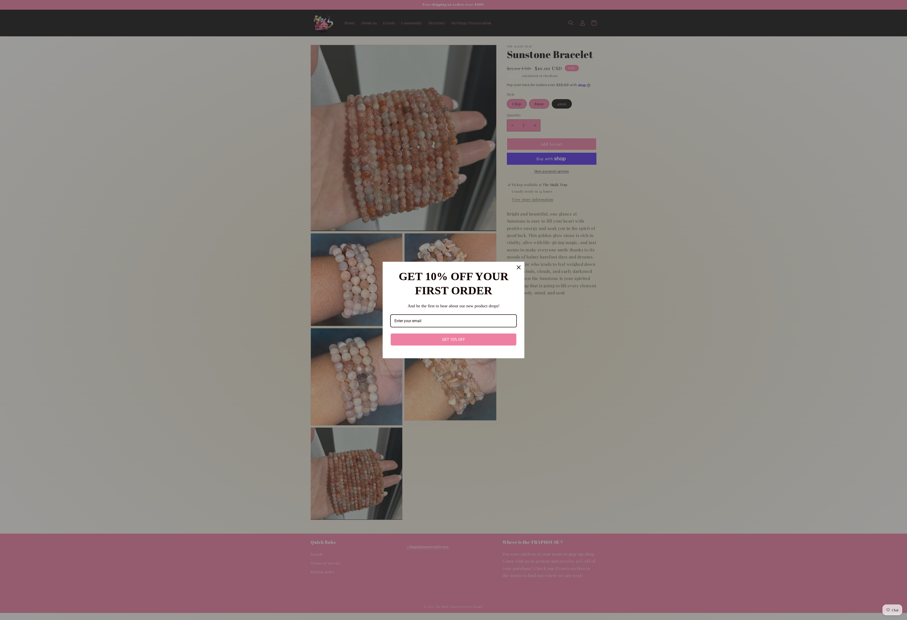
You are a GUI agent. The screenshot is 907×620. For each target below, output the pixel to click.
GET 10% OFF (453, 339)
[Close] (518, 267)
